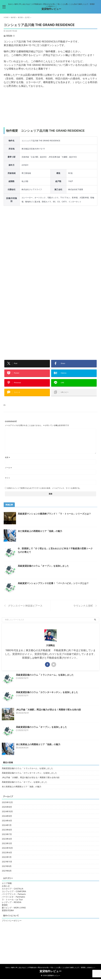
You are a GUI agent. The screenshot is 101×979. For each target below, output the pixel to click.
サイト (7, 478)
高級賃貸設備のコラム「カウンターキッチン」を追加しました (47, 692)
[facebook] (47, 664)
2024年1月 (7, 825)
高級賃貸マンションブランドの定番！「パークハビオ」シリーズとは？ (53, 583)
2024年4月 (7, 820)
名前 (7, 457)
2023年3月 (7, 843)
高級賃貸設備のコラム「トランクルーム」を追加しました (45, 675)
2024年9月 (7, 816)
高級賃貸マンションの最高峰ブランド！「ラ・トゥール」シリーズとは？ (54, 513)
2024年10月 (7, 811)
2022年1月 (7, 857)
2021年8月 (7, 871)
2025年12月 (7, 802)
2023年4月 (7, 839)
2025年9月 (7, 807)
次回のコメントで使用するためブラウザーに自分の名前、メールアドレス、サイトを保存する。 (44, 488)
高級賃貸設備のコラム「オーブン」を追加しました (43, 566)
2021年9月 (7, 866)
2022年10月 (7, 848)
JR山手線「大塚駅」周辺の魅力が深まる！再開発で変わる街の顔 (48, 709)
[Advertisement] (50, 107)
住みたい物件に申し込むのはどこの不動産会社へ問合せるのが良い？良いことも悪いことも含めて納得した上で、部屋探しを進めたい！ (50, 967)
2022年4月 (7, 852)
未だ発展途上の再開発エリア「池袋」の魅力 (40, 531)
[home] (53, 664)
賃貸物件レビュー (51, 8)
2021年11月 (7, 861)
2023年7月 (7, 834)
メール (8, 468)
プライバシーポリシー (12, 920)
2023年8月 (7, 829)
